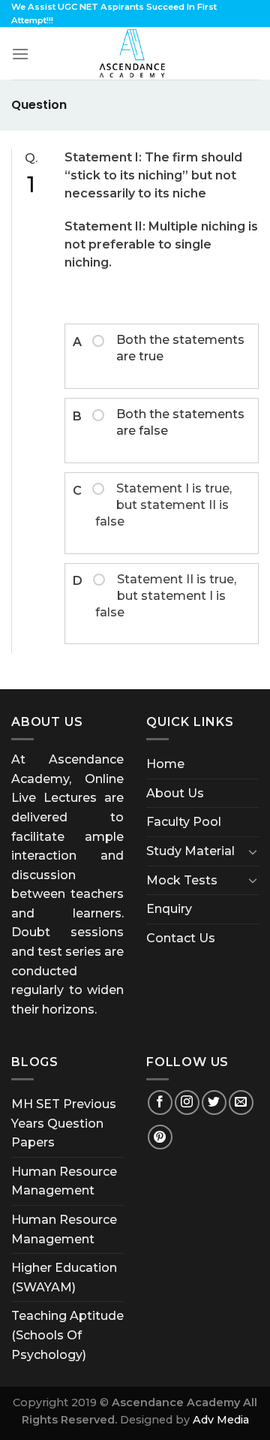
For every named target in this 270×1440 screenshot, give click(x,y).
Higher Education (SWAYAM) (64, 1277)
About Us (175, 793)
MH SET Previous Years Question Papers (63, 1123)
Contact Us (180, 938)
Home (165, 764)
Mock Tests (182, 880)
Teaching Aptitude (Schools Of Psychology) (67, 1335)
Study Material (190, 851)
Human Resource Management (64, 1181)
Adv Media (221, 1419)
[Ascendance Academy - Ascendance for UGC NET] (135, 53)
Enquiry (169, 909)
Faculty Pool (183, 822)
